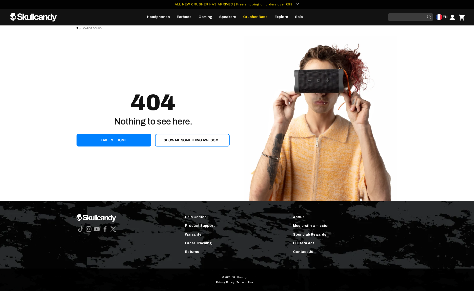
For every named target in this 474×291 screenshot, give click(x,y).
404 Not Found (92, 28)
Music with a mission (311, 226)
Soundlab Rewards (309, 234)
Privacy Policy (225, 282)
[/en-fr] (35, 17)
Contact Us (303, 252)
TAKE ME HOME (114, 140)
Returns (192, 252)
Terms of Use (245, 282)
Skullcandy (239, 277)
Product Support (200, 226)
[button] (158, 17)
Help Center (195, 217)
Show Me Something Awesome (192, 140)
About (298, 217)
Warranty (193, 234)
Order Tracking (198, 243)
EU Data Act (303, 243)
